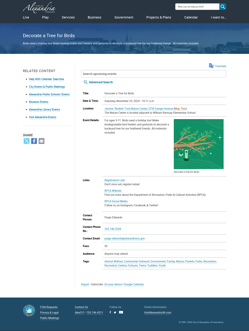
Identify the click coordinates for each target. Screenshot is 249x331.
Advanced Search (101, 82)
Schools (133, 265)
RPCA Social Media (116, 201)
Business (94, 17)
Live (26, 17)
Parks (198, 261)
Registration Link (115, 180)
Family (171, 261)
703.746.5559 (113, 229)
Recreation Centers (116, 265)
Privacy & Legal (49, 312)
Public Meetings (49, 318)
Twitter (26, 141)
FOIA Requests (49, 307)
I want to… (218, 17)
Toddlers (152, 265)
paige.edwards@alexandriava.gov (125, 238)
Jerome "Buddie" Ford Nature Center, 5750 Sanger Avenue (139, 108)
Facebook (34, 141)
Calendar (191, 17)
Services (68, 17)
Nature (180, 261)
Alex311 (80, 312)
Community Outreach (136, 261)
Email (41, 141)
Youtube (121, 312)
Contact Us (81, 307)
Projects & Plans (158, 17)
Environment (158, 261)
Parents (189, 261)
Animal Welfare (114, 261)
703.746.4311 (95, 312)
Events (42, 117)
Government (124, 17)
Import (85, 284)
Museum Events (38, 102)
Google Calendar (134, 284)
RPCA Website (113, 191)
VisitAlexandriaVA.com (157, 312)
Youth (162, 265)
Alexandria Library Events (44, 109)
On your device (113, 284)
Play (45, 17)
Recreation (209, 261)
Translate (220, 66)
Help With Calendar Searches (46, 79)
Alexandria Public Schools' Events (49, 94)
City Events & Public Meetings (47, 87)
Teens (142, 265)
